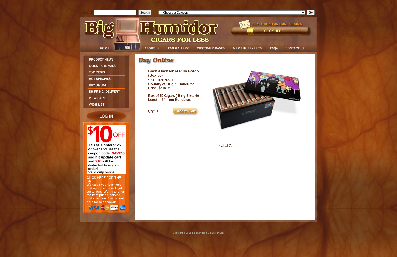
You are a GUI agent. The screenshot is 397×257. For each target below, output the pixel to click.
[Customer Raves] (211, 51)
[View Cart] (105, 100)
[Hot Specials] (105, 81)
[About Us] (153, 51)
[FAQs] (274, 51)
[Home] (96, 51)
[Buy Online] (105, 87)
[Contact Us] (299, 51)
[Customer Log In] (105, 121)
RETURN (225, 145)
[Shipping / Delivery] (105, 93)
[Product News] (105, 62)
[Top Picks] (105, 74)
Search (88, 12)
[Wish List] (105, 107)
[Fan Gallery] (178, 51)
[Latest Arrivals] (105, 68)
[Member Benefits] (247, 51)
